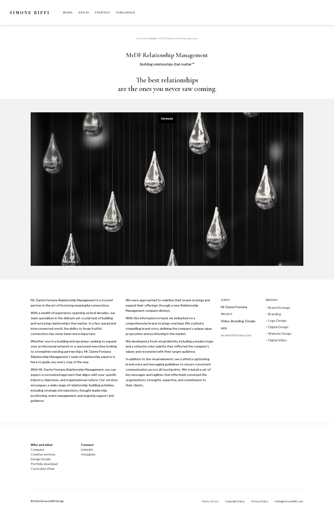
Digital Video (277, 340)
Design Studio (41, 459)
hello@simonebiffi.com (289, 501)
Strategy (102, 12)
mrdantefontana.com (236, 335)
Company (37, 449)
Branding (274, 314)
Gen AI (83, 12)
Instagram (88, 454)
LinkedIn (87, 449)
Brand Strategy (279, 307)
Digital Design (278, 327)
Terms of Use (210, 501)
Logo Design (277, 320)
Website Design (280, 333)
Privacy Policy (260, 501)
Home (152, 38)
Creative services (43, 454)
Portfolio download (44, 464)
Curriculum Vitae (43, 468)
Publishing (125, 12)
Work (68, 12)
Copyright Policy (235, 501)
